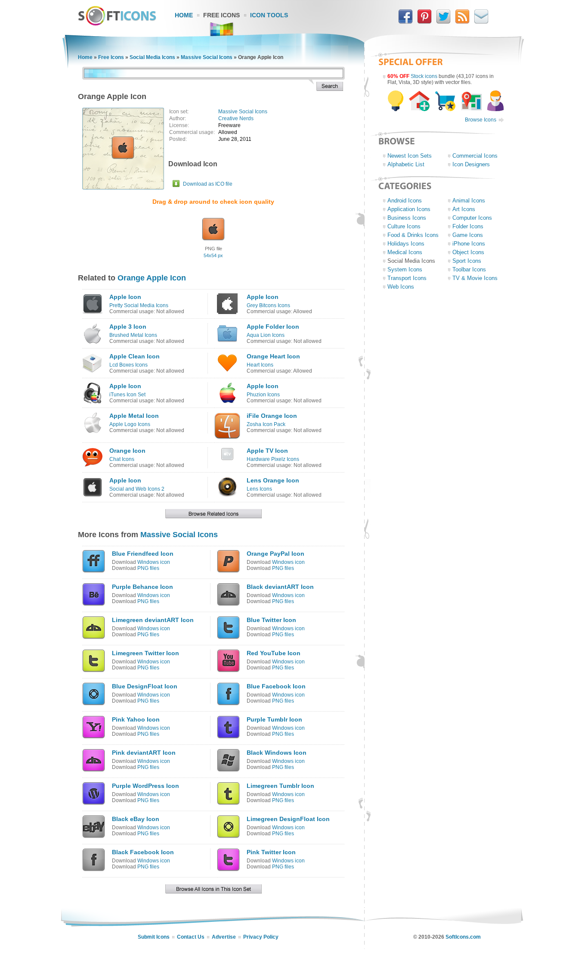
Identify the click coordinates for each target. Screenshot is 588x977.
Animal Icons (468, 200)
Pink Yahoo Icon (136, 719)
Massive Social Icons (206, 57)
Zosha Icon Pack (266, 424)
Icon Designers (471, 164)
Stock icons (424, 76)
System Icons (404, 269)
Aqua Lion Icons (266, 335)
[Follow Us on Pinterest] (424, 22)
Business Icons (406, 218)
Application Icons (408, 209)
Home (184, 15)
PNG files (148, 568)
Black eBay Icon (135, 818)
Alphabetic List (405, 164)
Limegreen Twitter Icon (145, 653)
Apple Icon (125, 296)
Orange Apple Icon (152, 278)
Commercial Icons (475, 155)
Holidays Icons (405, 243)
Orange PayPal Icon (275, 553)
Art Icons (463, 209)
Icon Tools (269, 15)
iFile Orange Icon (272, 415)
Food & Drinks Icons (413, 235)
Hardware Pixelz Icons (273, 459)
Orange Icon (127, 450)
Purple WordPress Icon (145, 785)
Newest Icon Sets (409, 155)
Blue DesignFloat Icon (144, 686)
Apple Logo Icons (129, 424)
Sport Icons (466, 261)
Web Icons (400, 286)
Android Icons (404, 200)
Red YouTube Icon (273, 653)
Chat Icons (121, 459)
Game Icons (467, 235)
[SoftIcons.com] (117, 23)
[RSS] (462, 22)
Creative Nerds (236, 118)
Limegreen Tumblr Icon (280, 785)
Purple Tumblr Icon (274, 719)
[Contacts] (481, 22)
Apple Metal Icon (134, 415)
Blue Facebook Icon (276, 686)
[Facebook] (405, 22)
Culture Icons (404, 226)
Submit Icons (154, 937)
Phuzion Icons (263, 395)
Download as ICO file (207, 184)
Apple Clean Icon (134, 356)
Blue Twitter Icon (271, 619)
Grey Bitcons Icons (268, 305)
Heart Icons (260, 365)
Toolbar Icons (469, 269)
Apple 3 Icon (127, 326)
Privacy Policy (261, 937)
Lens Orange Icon (273, 480)
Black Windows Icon (276, 752)
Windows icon (153, 562)
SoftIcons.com (463, 937)
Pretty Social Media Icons (138, 305)
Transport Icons (407, 278)
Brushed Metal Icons (133, 335)
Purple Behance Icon (142, 586)
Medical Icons (404, 252)
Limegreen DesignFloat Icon (288, 818)
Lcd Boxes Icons (128, 365)
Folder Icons (467, 226)
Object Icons (468, 252)
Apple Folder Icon (273, 326)
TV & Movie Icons (475, 278)
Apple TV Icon (267, 450)
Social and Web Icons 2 (136, 489)
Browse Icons (480, 120)
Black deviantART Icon (280, 586)
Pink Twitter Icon (271, 852)
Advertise (224, 937)
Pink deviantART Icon (144, 752)
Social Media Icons (152, 57)
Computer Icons (472, 218)
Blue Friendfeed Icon (142, 553)
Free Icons (221, 15)
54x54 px (213, 255)
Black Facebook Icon (143, 852)
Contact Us (190, 937)
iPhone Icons (468, 243)
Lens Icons (259, 489)
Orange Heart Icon (273, 356)
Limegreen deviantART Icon (153, 619)
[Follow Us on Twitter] (443, 22)
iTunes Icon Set (127, 395)
